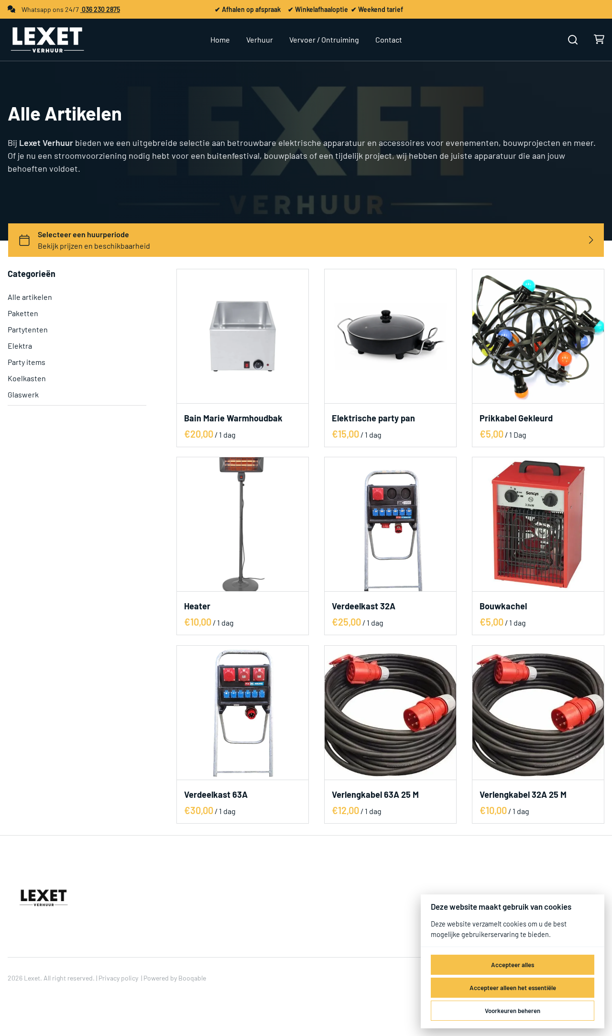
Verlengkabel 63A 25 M (375, 794)
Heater (197, 606)
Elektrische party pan (373, 418)
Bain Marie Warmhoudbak (233, 418)
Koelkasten (27, 378)
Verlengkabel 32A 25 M (523, 794)
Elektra (20, 345)
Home (220, 39)
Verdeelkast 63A (216, 794)
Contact (388, 39)
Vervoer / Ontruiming (324, 39)
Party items (26, 361)
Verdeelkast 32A (363, 606)
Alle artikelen (30, 296)
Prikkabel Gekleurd (516, 418)
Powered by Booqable (174, 978)
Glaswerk (23, 394)
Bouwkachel (503, 606)
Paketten (23, 313)
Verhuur (259, 39)
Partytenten (28, 329)
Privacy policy (118, 978)
